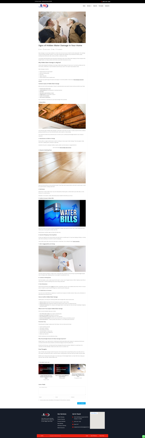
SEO (41, 49)
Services (89, 5)
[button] (89, 6)
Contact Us (107, 5)
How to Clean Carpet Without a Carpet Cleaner (62, 376)
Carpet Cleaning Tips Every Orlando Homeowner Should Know (46, 377)
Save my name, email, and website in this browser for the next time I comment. (55, 400)
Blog (53, 49)
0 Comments (59, 49)
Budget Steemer (47, 435)
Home (84, 5)
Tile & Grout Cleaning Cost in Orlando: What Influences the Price (78, 375)
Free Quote (101, 5)
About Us (95, 5)
